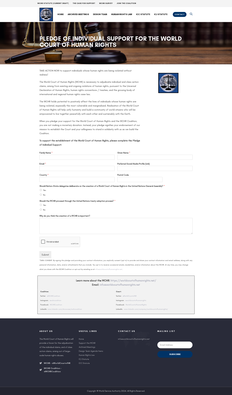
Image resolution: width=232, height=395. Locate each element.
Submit (45, 254)
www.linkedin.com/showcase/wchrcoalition (65, 309)
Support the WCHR (87, 343)
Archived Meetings (87, 347)
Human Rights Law (87, 355)
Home (81, 339)
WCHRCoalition (56, 305)
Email (42, 163)
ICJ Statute (84, 359)
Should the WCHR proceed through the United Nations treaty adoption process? (77, 201)
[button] (191, 14)
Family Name (45, 152)
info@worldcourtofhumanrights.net (108, 269)
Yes (44, 190)
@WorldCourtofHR (129, 296)
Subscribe (175, 354)
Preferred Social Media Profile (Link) (133, 163)
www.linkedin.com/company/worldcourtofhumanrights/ (146, 309)
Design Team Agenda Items (91, 351)
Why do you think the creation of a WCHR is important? (64, 216)
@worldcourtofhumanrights (135, 300)
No (44, 195)
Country (44, 175)
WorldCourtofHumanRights (136, 305)
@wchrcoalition (55, 300)
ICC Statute (84, 363)
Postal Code (123, 175)
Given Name (123, 152)
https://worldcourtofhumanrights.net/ (133, 280)
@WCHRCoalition (53, 296)
